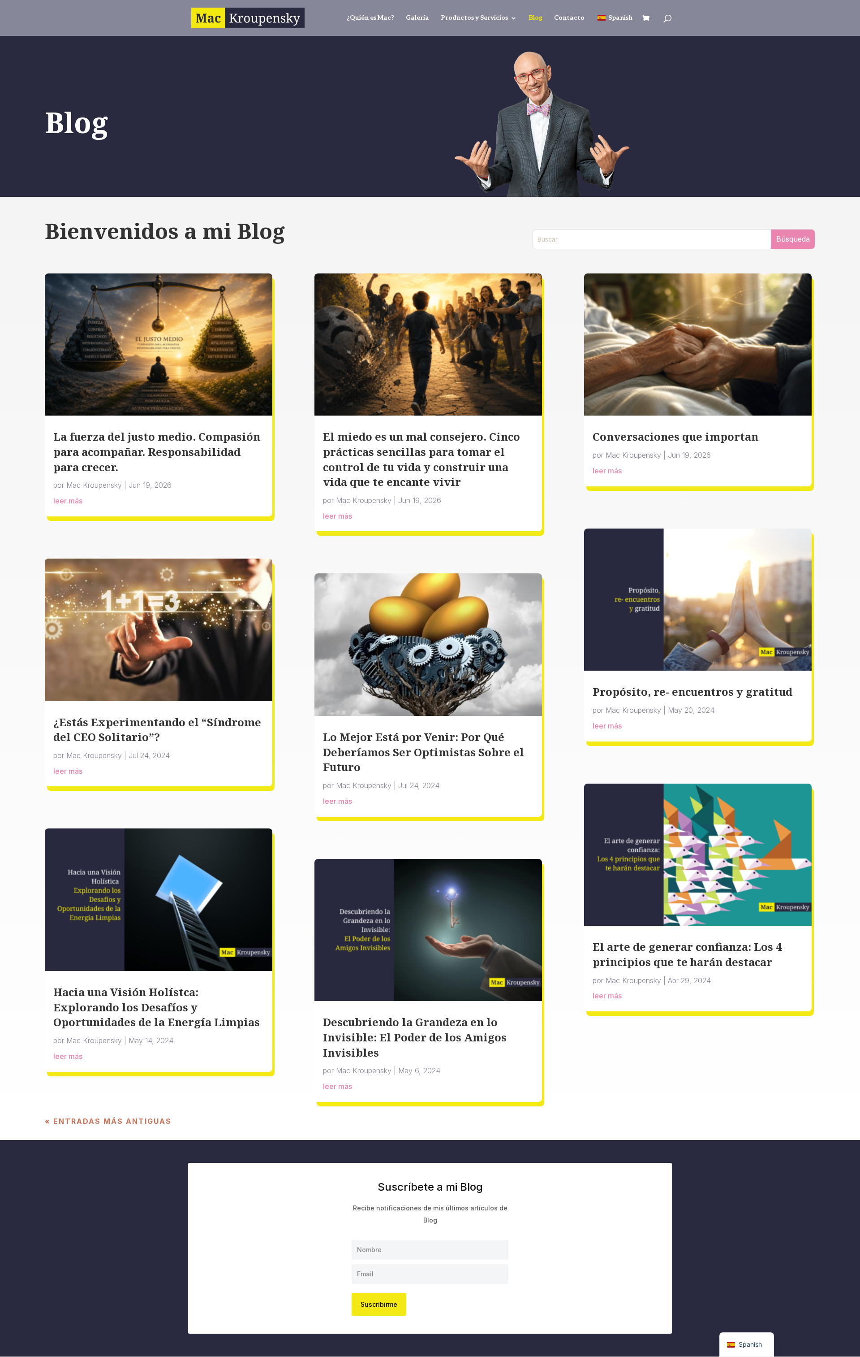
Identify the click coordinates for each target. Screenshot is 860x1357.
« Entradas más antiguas (108, 1121)
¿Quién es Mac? (370, 18)
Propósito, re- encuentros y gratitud (692, 691)
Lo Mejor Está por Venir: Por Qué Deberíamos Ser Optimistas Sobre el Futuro (423, 751)
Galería (417, 18)
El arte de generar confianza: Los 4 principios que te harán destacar (687, 954)
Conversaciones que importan (675, 436)
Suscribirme (379, 1304)
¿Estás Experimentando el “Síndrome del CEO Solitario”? (157, 730)
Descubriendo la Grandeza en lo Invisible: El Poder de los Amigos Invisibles (415, 1036)
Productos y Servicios (474, 18)
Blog (535, 18)
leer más (67, 500)
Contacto (569, 18)
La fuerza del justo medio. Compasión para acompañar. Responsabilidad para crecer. (156, 451)
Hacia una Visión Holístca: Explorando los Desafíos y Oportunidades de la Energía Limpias (156, 1006)
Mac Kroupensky (94, 485)
